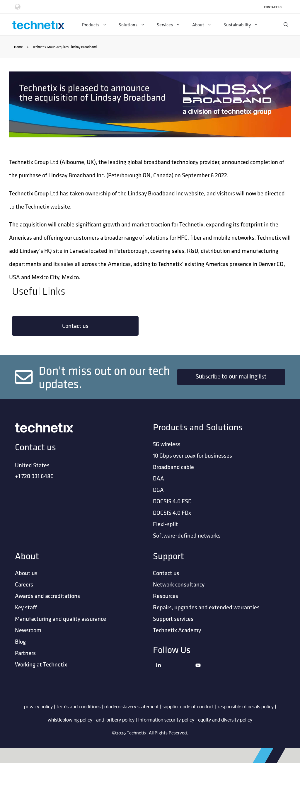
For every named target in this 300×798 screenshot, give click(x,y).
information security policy (166, 720)
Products (90, 25)
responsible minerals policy (246, 707)
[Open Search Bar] (286, 24)
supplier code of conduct (188, 707)
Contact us (75, 325)
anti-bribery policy (115, 720)
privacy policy (38, 707)
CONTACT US (273, 6)
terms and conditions (78, 707)
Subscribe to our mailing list (231, 377)
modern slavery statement (131, 707)
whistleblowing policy (70, 720)
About (198, 25)
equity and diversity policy (225, 720)
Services (165, 25)
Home (18, 47)
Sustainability (237, 25)
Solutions (128, 25)
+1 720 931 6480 (34, 476)
